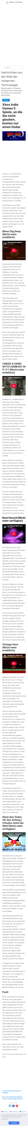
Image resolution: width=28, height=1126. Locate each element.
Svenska (23, 1111)
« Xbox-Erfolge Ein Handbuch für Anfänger (11, 1091)
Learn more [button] (5, 1119)
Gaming (6, 100)
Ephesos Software (15, 2)
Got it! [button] (14, 1123)
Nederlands (14, 1111)
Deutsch (5, 1111)
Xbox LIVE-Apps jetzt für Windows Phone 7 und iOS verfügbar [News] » (12, 1098)
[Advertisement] (14, 21)
